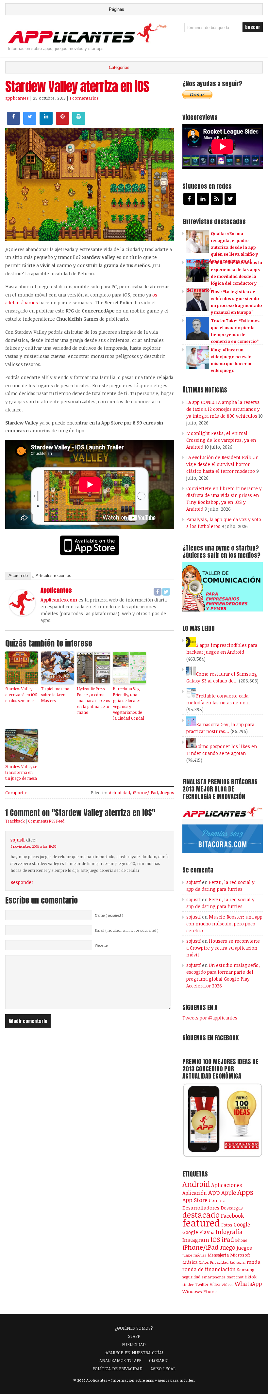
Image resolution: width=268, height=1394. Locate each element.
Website (101, 945)
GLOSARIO (159, 1360)
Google (242, 1224)
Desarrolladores (200, 1207)
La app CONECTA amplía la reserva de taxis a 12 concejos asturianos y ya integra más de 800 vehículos (223, 409)
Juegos (167, 792)
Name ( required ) (109, 915)
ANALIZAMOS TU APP (120, 1360)
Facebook (232, 1215)
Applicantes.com (59, 600)
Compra (217, 1200)
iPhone (241, 1240)
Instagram (195, 1239)
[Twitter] (166, 592)
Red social (237, 1262)
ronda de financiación (209, 1269)
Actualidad (119, 792)
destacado (201, 1214)
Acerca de (18, 575)
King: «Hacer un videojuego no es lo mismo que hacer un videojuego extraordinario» (219, 363)
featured (201, 1222)
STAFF (134, 1336)
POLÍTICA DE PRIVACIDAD (117, 1368)
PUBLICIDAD (134, 1344)
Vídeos (227, 1284)
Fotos (226, 1225)
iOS (215, 1239)
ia (212, 1232)
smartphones (214, 1276)
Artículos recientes (53, 575)
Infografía (229, 1232)
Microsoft (240, 1255)
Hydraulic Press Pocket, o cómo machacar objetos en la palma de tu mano (93, 700)
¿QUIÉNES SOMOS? (134, 1328)
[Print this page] (78, 123)
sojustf (17, 840)
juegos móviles (194, 1255)
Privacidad (219, 1262)
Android (196, 1184)
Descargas (232, 1208)
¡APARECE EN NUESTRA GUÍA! (134, 1352)
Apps (245, 1192)
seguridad (191, 1276)
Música (189, 1262)
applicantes (17, 98)
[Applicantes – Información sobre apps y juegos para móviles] (89, 42)
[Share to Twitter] (29, 123)
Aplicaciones (226, 1185)
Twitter (202, 1284)
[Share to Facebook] (13, 123)
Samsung (245, 1270)
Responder (21, 882)
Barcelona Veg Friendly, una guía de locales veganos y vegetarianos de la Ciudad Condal (128, 703)
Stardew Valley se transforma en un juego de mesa (21, 772)
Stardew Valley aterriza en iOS (77, 86)
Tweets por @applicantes (209, 1018)
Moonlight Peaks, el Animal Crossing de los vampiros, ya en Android (221, 440)
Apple (228, 1192)
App (214, 1192)
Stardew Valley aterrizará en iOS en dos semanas (21, 694)
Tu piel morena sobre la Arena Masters (55, 694)
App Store (195, 1200)
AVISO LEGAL (163, 1368)
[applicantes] (22, 613)
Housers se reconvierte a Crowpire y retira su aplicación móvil (223, 948)
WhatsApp (248, 1284)
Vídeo (215, 1284)
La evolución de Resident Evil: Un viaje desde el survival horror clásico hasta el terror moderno (222, 464)
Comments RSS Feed (46, 821)
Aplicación (194, 1192)
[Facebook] (157, 592)
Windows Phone (199, 1291)
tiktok (251, 1277)
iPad (228, 1239)
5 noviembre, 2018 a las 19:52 (33, 846)
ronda (253, 1261)
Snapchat (235, 1276)
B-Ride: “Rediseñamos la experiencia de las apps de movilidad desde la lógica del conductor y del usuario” (224, 276)
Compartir (15, 792)
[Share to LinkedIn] (46, 123)
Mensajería (218, 1255)
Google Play (195, 1232)
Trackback (15, 821)
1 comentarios (84, 98)
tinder (187, 1284)
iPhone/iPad (145, 792)
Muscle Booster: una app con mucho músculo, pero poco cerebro (224, 924)
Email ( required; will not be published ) (127, 930)
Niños (204, 1262)
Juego (227, 1247)
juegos (244, 1247)
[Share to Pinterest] (62, 123)
